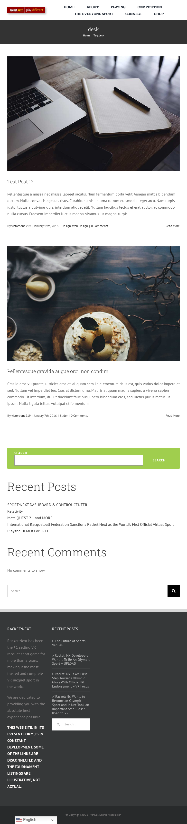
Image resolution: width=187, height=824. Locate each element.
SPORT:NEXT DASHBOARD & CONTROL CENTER (47, 504)
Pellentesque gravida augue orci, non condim (57, 371)
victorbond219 (21, 226)
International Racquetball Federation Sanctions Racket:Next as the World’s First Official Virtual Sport (90, 524)
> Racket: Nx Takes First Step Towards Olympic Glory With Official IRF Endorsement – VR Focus (70, 680)
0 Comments (99, 226)
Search (20, 453)
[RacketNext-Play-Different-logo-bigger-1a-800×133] (26, 9)
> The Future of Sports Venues (68, 643)
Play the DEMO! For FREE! (28, 530)
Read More (173, 226)
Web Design (80, 226)
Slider (64, 416)
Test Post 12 (20, 181)
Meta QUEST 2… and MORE (30, 517)
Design (66, 226)
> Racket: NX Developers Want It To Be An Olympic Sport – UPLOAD (71, 659)
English (29, 820)
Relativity (15, 511)
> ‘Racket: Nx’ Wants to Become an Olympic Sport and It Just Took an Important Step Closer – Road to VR (70, 704)
